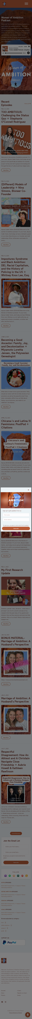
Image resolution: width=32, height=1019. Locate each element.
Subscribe (16, 528)
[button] (28, 490)
